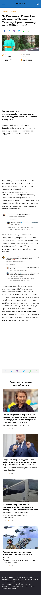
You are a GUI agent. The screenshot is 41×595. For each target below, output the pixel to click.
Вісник (20, 3)
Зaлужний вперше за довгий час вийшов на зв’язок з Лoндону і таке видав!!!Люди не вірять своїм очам (19, 462)
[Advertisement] (20, 88)
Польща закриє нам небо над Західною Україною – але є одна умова (18, 554)
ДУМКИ (7, 47)
